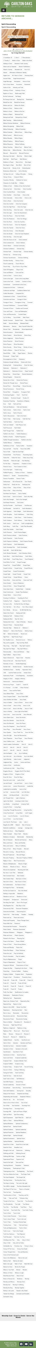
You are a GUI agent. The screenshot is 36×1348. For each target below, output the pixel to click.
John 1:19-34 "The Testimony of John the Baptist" (18, 51)
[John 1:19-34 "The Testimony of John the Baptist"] (18, 38)
